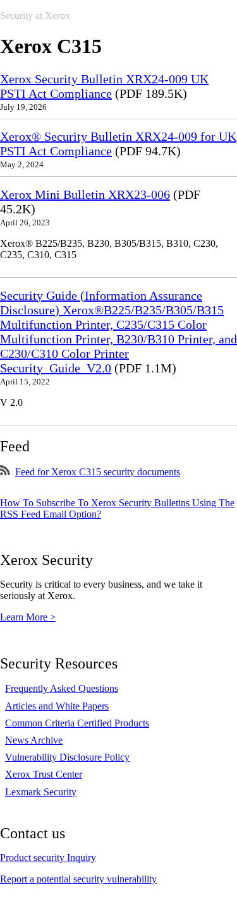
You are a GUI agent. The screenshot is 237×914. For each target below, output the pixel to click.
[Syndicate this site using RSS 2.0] (5, 471)
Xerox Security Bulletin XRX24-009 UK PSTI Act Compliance (104, 86)
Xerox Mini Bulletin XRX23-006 (85, 194)
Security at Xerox (35, 15)
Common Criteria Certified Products (77, 723)
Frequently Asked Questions (61, 688)
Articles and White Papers (57, 706)
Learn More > (28, 617)
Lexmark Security (40, 791)
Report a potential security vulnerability (78, 879)
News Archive (34, 740)
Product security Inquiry (48, 857)
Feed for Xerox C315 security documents (97, 471)
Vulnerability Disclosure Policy (67, 757)
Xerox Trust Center (43, 774)
